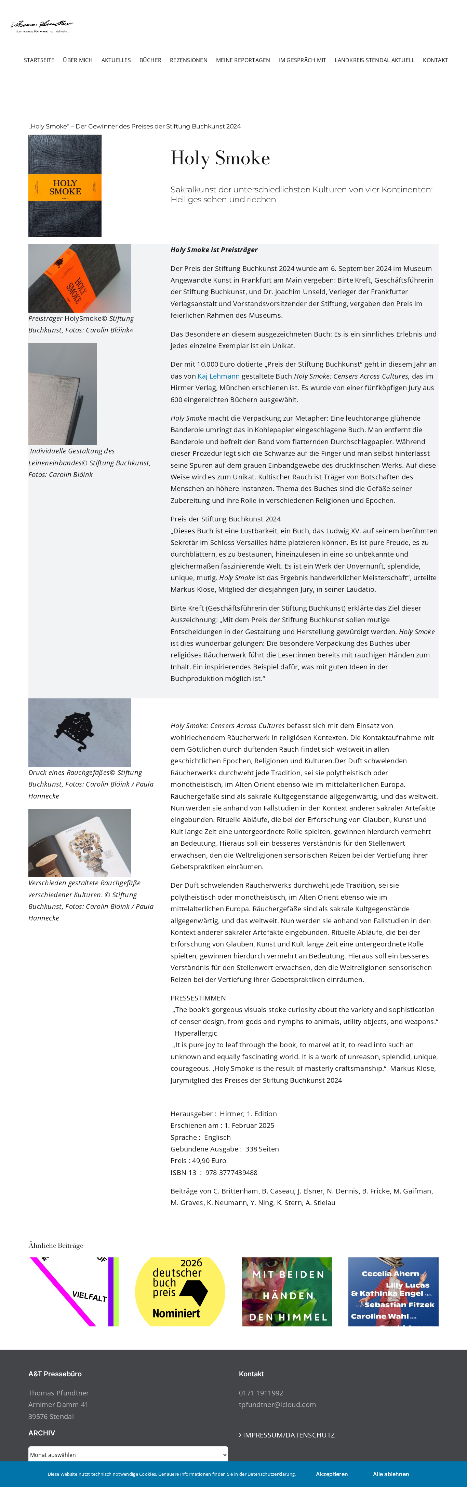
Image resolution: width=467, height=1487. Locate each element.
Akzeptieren (332, 1474)
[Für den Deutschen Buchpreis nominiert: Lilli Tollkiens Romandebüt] (287, 1262)
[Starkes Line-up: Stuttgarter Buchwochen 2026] (393, 1262)
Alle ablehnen (391, 1474)
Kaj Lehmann (219, 376)
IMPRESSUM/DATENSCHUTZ (289, 1435)
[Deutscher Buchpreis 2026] (180, 1262)
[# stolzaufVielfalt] (73, 1262)
